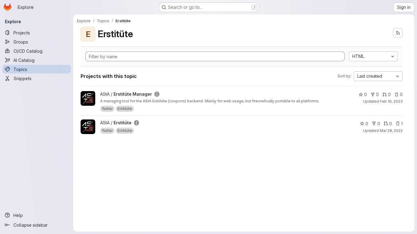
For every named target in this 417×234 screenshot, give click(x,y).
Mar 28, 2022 (391, 130)
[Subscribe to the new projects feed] (398, 33)
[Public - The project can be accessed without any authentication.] (156, 94)
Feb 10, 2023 (391, 101)
